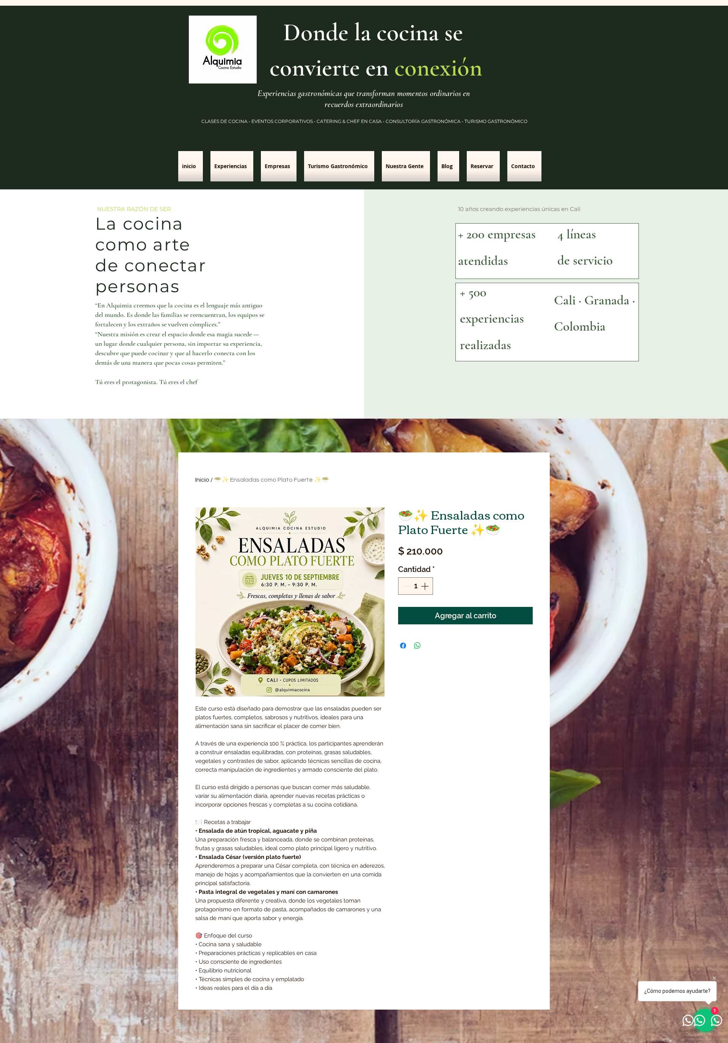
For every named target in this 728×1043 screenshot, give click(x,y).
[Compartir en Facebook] (403, 645)
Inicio (202, 480)
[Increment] (425, 586)
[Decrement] (405, 586)
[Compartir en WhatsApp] (417, 645)
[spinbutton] (415, 586)
